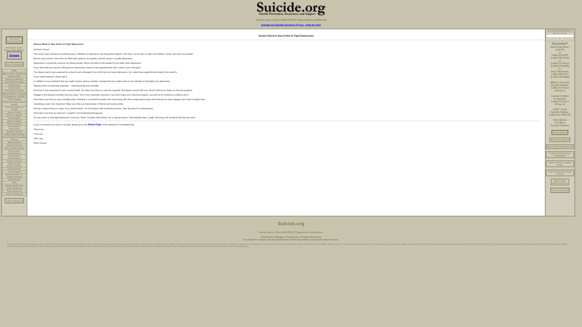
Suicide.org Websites (14, 79)
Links (14, 183)
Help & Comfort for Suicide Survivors (559, 173)
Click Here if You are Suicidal (14, 40)
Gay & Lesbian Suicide (14, 148)
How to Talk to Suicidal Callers (14, 157)
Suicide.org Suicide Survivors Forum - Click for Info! (291, 25)
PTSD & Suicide (14, 99)
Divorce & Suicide (14, 115)
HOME (14, 71)
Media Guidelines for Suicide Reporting (14, 176)
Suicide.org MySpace (14, 185)
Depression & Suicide (14, 91)
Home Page (95, 124)
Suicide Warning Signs (14, 82)
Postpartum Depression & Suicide (14, 103)
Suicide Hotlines (14, 169)
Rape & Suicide (14, 112)
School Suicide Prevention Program (14, 138)
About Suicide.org (14, 188)
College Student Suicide (14, 135)
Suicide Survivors (14, 161)
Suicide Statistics (14, 124)
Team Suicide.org (14, 191)
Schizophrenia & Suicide (14, 97)
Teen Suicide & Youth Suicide (14, 128)
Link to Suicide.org (15, 201)
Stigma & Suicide (14, 121)
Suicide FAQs (14, 88)
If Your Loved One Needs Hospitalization (559, 155)
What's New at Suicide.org (14, 74)
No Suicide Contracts (560, 140)
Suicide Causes (14, 85)
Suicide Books (14, 180)
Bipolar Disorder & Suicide (14, 94)
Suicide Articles (14, 76)
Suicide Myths (14, 118)
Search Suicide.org (14, 64)
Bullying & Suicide (14, 132)
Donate (14, 55)
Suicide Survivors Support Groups (560, 164)
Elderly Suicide (14, 142)
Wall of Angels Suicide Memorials (14, 165)
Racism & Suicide (14, 145)
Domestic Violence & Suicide (14, 108)
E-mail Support (14, 172)
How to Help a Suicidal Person (14, 152)
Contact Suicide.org (14, 194)
